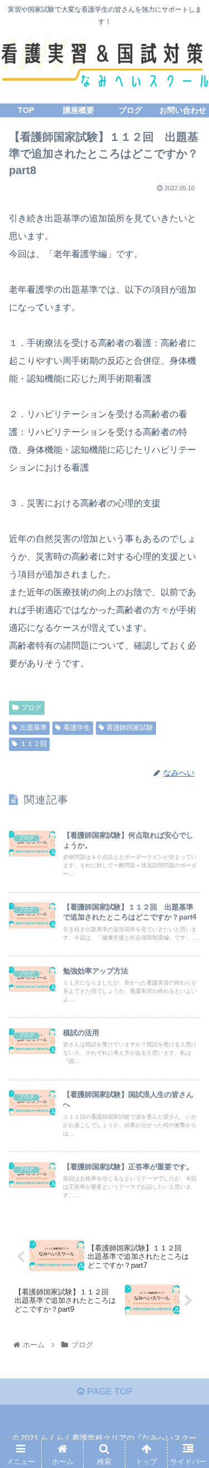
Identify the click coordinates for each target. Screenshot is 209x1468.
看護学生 (77, 727)
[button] (187, 1105)
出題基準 (33, 727)
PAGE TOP (109, 1391)
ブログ (31, 707)
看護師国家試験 (129, 727)
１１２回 (33, 744)
